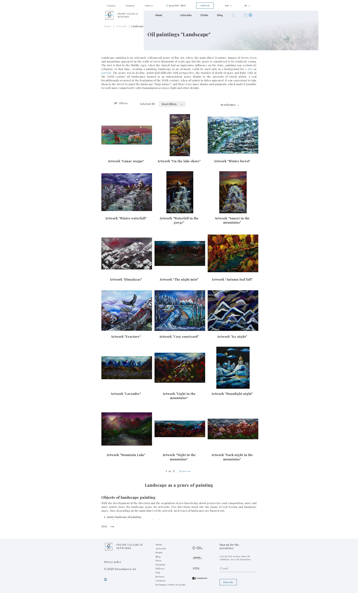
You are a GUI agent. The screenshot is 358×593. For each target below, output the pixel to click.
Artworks (186, 15)
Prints (204, 15)
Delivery (149, 5)
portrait (106, 72)
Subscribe (228, 582)
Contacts (111, 5)
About (158, 15)
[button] (233, 15)
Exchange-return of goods (170, 584)
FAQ (158, 572)
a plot (249, 69)
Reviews (160, 576)
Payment (130, 5)
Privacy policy (112, 562)
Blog (220, 15)
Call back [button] (205, 5)
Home (107, 26)
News (158, 560)
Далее (182, 471)
